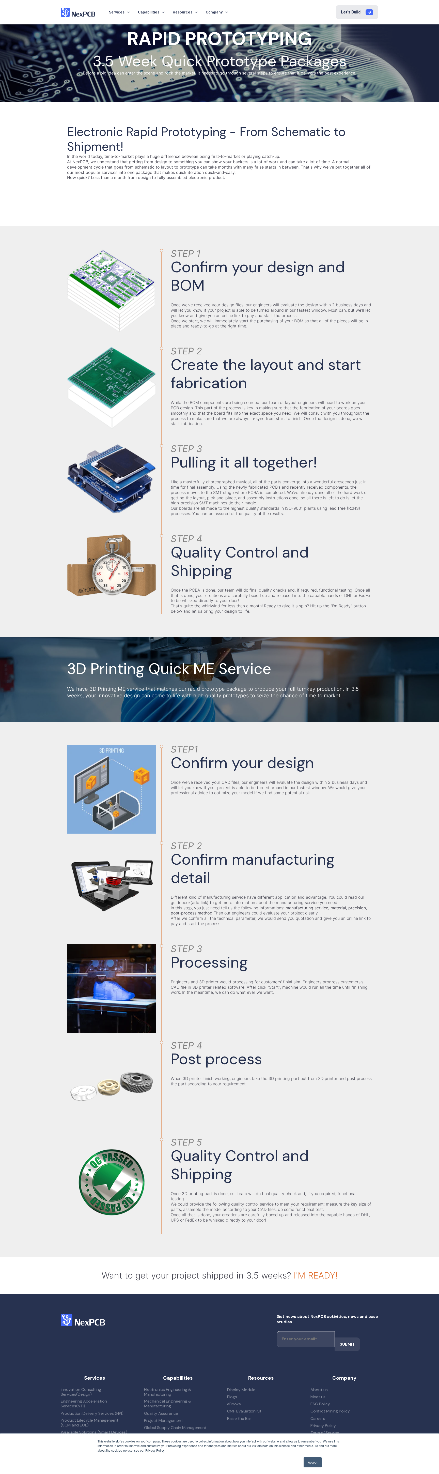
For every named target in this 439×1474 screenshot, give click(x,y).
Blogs (232, 1396)
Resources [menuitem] (182, 12)
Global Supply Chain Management (175, 1427)
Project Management (163, 1420)
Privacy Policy (323, 1425)
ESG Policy (320, 1404)
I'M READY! (316, 1275)
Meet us (317, 1396)
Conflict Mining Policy (330, 1411)
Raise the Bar (239, 1418)
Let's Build (350, 12)
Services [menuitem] (116, 12)
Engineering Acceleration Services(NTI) (84, 1403)
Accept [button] (312, 1462)
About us (319, 1389)
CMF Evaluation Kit (244, 1411)
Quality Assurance (161, 1413)
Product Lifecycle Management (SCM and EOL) (89, 1422)
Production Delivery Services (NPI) (92, 1413)
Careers (317, 1418)
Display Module (241, 1389)
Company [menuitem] (214, 12)
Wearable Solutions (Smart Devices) (94, 1432)
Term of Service (324, 1432)
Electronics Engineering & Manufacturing (167, 1392)
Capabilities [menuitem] (148, 12)
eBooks (234, 1404)
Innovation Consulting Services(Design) (81, 1392)
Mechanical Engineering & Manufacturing (167, 1403)
